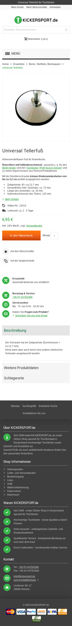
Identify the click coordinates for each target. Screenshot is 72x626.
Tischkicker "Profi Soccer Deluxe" (44, 167)
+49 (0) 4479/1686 (22, 297)
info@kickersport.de (24, 576)
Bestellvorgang (15, 476)
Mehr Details (12, 199)
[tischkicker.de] (36, 20)
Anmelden (55, 7)
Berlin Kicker (9, 167)
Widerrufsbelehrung (18, 487)
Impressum (13, 494)
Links (10, 480)
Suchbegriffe (29, 406)
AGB (9, 483)
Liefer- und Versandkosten (21, 473)
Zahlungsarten (15, 469)
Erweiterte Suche (48, 406)
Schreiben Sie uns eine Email (31, 315)
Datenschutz (14, 491)
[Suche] (66, 29)
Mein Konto (17, 7)
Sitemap (15, 406)
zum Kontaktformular (25, 580)
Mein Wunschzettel (36, 7)
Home (5, 64)
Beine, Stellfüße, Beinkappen (45, 64)
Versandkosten (34, 225)
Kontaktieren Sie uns (34, 413)
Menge (46, 235)
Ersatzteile (19, 64)
